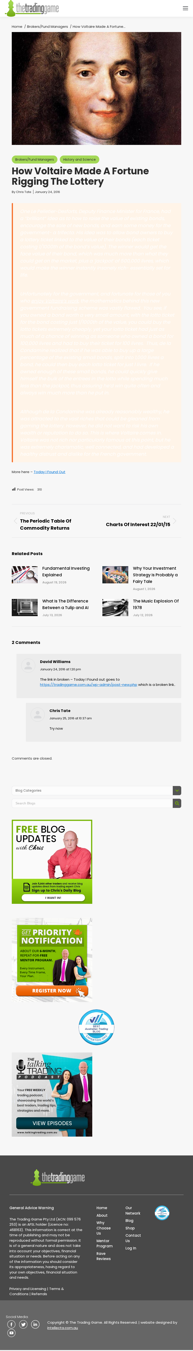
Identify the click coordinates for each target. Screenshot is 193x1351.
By (21, 192)
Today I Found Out (49, 471)
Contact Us (133, 1238)
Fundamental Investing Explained (66, 571)
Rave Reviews (103, 1256)
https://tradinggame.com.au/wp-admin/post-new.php (88, 684)
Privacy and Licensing (27, 1288)
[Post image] (25, 574)
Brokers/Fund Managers (34, 159)
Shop (130, 1228)
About (102, 1215)
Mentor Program (104, 1243)
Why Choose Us (103, 1228)
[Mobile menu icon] (185, 8)
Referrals (39, 1293)
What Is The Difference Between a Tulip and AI (65, 604)
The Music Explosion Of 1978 (156, 604)
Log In (130, 1248)
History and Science (79, 159)
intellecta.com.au (62, 1327)
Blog (129, 1220)
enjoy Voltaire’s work (54, 301)
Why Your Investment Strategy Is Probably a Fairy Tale (155, 574)
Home (101, 1207)
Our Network (132, 1210)
